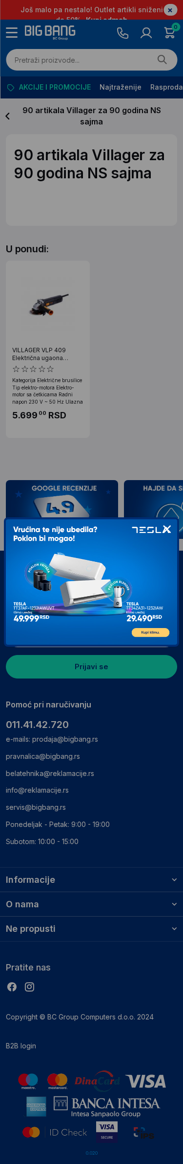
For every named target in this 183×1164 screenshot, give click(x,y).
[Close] (167, 529)
